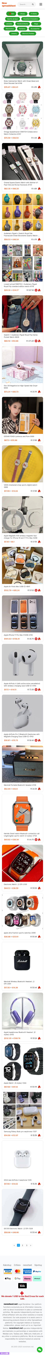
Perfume (22, 29)
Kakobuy (7, 1265)
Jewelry (14, 33)
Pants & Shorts (22, 24)
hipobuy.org (36, 1260)
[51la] (4, 1353)
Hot (12, 14)
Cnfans (17, 1265)
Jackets (9, 24)
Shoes (22, 14)
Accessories (35, 29)
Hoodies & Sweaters (30, 19)
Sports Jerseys (12, 19)
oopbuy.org (8, 1260)
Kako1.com (22, 1262)
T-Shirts (34, 14)
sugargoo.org (22, 1260)
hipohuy (38, 1265)
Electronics (10, 29)
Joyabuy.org (35, 1262)
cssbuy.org (9, 1262)
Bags (36, 24)
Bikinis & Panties (28, 33)
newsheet (27, 1265)
